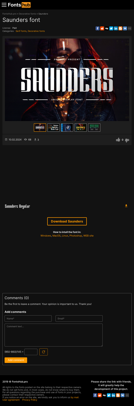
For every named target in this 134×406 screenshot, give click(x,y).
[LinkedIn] (116, 28)
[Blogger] (120, 28)
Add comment (16, 360)
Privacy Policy (29, 399)
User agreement (11, 399)
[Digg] (107, 28)
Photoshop (75, 235)
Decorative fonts (36, 31)
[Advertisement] (67, 173)
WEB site (88, 235)
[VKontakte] (125, 28)
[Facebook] (98, 28)
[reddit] (102, 28)
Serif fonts (21, 31)
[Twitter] (111, 28)
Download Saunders (67, 221)
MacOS (56, 235)
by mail (74, 397)
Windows (46, 235)
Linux (65, 235)
